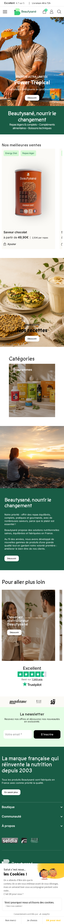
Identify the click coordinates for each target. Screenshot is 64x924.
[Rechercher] (59, 12)
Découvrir (32, 98)
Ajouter (11, 244)
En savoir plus (11, 792)
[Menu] (5, 11)
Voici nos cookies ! (14, 906)
